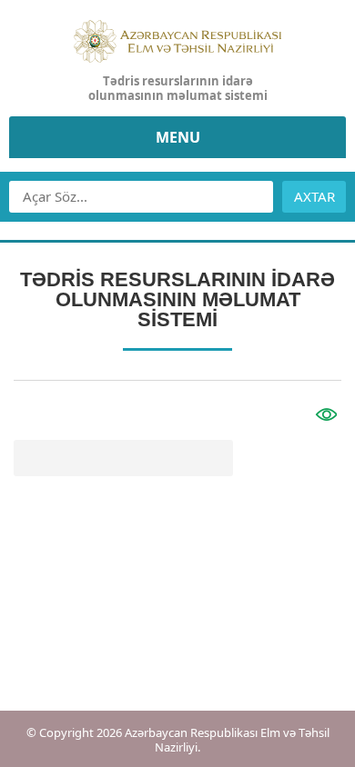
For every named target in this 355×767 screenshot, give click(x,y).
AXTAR (314, 196)
